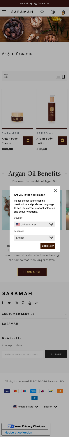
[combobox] (26, 224)
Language (19, 231)
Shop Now (48, 245)
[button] (55, 190)
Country (18, 217)
